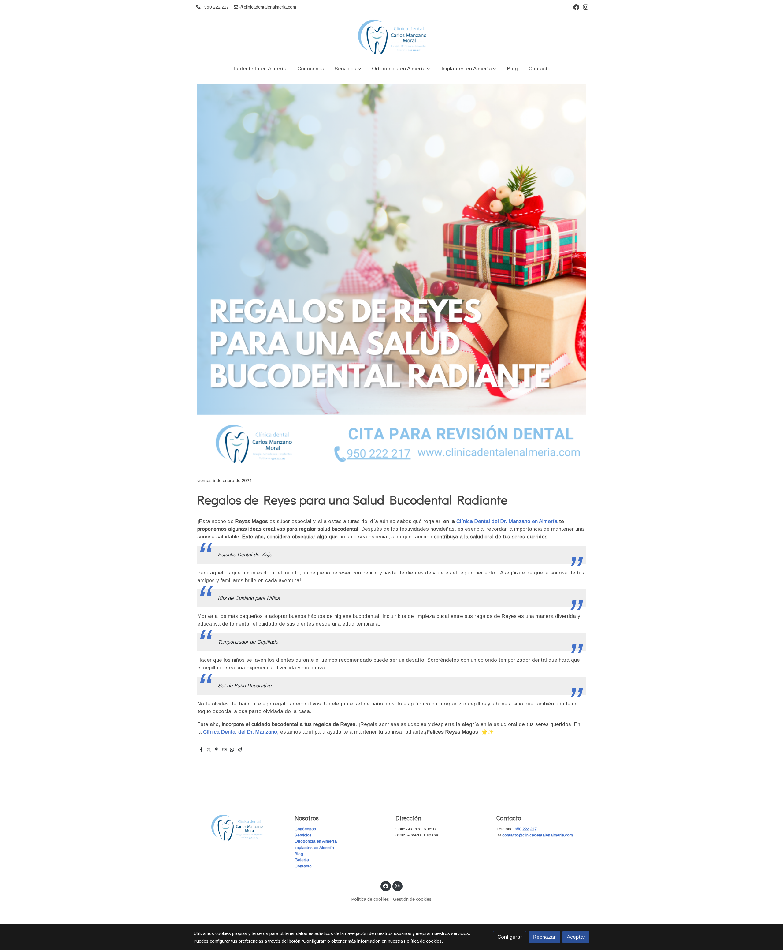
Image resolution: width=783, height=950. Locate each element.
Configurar (509, 937)
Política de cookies (370, 899)
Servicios (303, 835)
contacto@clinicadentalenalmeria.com (538, 835)
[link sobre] (240, 828)
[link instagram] (585, 7)
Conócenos (305, 829)
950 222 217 (525, 829)
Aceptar (576, 937)
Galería (302, 860)
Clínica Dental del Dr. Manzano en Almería (507, 521)
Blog (299, 853)
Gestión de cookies (412, 899)
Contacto (303, 866)
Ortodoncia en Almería (316, 841)
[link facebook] (576, 7)
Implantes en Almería (314, 847)
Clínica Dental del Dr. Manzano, (241, 732)
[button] (347, 69)
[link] (391, 37)
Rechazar (544, 937)
